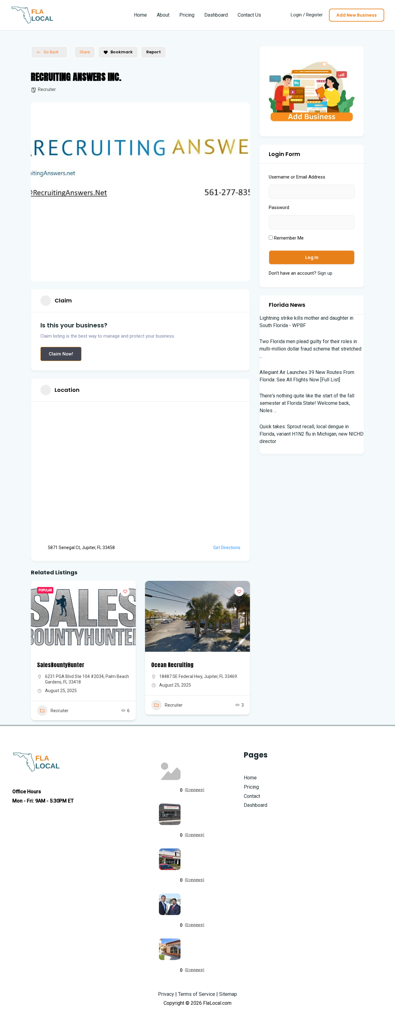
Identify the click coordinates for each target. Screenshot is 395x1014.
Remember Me (288, 238)
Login (296, 15)
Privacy (166, 994)
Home (140, 15)
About (163, 15)
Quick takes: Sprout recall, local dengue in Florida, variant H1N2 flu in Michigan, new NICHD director (312, 434)
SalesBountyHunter (60, 665)
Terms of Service (196, 994)
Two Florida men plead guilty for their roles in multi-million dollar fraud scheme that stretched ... (310, 349)
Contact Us (249, 15)
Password (279, 207)
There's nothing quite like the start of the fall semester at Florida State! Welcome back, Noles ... (307, 403)
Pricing (186, 15)
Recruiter (47, 89)
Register (314, 15)
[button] (356, 15)
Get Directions (226, 547)
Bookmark (121, 52)
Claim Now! (61, 354)
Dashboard (216, 15)
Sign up (325, 273)
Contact (252, 796)
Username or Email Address (297, 177)
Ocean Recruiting (172, 665)
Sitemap (228, 994)
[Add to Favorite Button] (125, 591)
